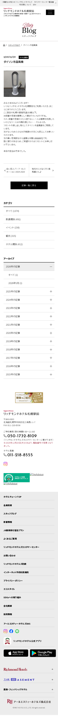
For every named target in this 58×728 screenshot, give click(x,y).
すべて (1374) (12, 210)
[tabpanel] (29, 397)
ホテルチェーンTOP (12, 496)
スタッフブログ (10, 513)
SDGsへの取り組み (12, 597)
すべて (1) (13, 274)
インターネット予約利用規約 (16, 572)
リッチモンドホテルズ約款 (15, 563)
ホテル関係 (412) (14, 244)
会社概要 (8, 605)
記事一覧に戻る (29, 185)
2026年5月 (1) (15, 283)
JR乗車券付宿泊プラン (14, 530)
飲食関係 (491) (13, 219)
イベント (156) (12, 227)
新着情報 (8, 521)
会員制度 (8, 505)
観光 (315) (11, 235)
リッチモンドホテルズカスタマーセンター (21, 547)
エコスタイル (9, 588)
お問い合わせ (10, 555)
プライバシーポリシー (13, 580)
